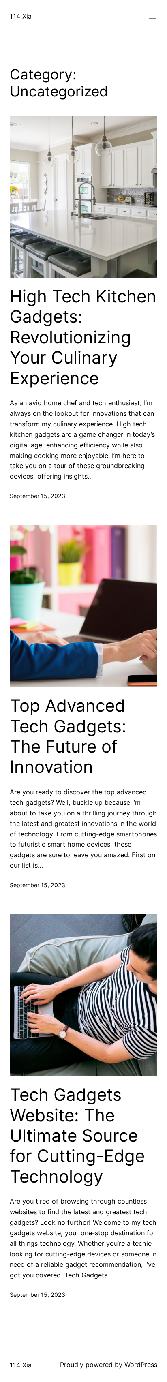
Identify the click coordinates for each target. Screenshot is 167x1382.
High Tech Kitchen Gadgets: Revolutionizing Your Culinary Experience (83, 337)
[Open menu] (152, 16)
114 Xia (21, 16)
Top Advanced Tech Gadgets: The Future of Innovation (68, 736)
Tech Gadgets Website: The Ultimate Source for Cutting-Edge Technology (77, 1136)
